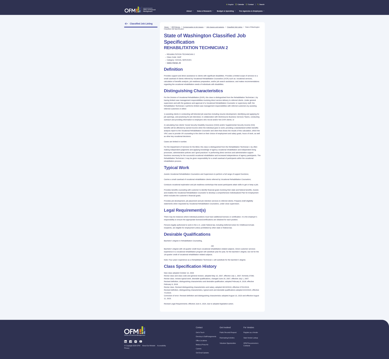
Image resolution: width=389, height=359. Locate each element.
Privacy (126, 348)
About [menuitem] (189, 11)
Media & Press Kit (202, 345)
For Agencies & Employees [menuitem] (251, 11)
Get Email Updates (202, 353)
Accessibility (161, 346)
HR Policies (176, 27)
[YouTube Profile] (140, 341)
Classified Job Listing (141, 23)
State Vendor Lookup (250, 338)
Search (261, 4)
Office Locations (201, 340)
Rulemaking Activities (227, 338)
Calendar (241, 4)
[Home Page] (134, 331)
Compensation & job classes (193, 27)
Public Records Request (228, 332)
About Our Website (148, 346)
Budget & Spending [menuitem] (225, 11)
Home (166, 27)
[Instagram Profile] (135, 341)
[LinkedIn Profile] (125, 341)
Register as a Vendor (250, 332)
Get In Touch (200, 332)
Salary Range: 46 (174, 63)
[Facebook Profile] (130, 341)
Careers (198, 349)
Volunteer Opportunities (228, 343)
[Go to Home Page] (140, 9)
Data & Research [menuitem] (204, 11)
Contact (251, 4)
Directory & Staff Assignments (206, 336)
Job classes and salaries (215, 27)
